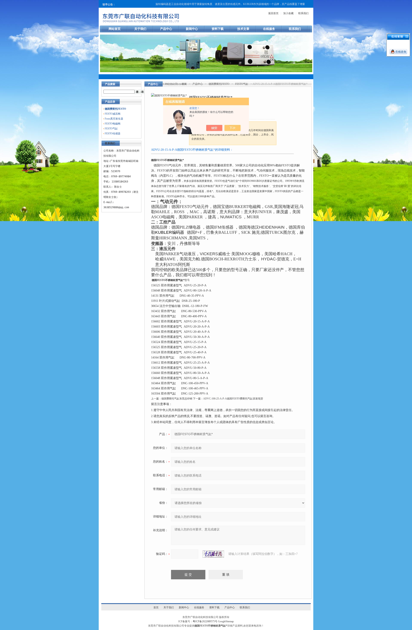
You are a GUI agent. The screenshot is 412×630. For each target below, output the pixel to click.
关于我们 (140, 28)
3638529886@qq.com (116, 207)
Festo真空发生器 (114, 118)
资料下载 (218, 28)
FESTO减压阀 (112, 113)
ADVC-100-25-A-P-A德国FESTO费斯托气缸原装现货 (233, 398)
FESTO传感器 (112, 133)
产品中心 (166, 28)
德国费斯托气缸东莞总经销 (176, 398)
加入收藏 (288, 13)
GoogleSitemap (226, 621)
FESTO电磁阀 (112, 123)
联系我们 (303, 13)
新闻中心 (192, 28)
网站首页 (115, 28)
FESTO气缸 (111, 128)
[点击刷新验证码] (213, 554)
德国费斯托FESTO (219, 83)
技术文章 (243, 28)
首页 (184, 83)
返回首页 (273, 13)
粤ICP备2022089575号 (205, 621)
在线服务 (269, 28)
